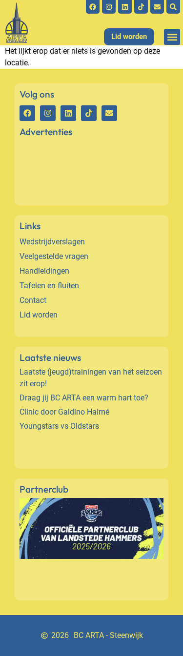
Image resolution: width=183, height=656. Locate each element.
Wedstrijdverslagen (52, 241)
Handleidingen (44, 271)
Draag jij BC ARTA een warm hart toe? (84, 397)
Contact (33, 300)
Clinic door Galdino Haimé (64, 412)
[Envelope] (157, 7)
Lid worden (39, 314)
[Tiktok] (141, 7)
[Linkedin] (125, 7)
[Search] (173, 7)
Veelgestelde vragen (54, 256)
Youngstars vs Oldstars (59, 426)
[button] (172, 37)
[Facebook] (93, 7)
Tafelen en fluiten (49, 285)
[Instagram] (109, 7)
